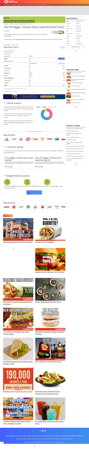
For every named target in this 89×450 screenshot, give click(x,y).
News (37, 4)
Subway (68, 41)
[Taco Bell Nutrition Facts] (7, 139)
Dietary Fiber (7, 80)
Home (7, 435)
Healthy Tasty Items (66, 435)
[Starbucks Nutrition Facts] (28, 207)
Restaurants (7, 4)
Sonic (67, 38)
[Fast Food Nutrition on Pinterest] (42, 431)
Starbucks (78, 38)
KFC (67, 31)
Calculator (13, 21)
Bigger (8, 51)
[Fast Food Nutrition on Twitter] (45, 431)
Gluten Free (32, 4)
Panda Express (69, 33)
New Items (25, 4)
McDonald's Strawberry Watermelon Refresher (74, 134)
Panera (77, 33)
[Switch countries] (49, 5)
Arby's (67, 21)
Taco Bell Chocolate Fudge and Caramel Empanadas (74, 159)
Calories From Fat (8, 61)
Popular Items (30, 21)
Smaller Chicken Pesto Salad (17, 122)
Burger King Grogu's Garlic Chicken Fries (74, 148)
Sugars (6, 82)
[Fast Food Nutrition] (10, 1)
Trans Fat (6, 70)
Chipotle (78, 23)
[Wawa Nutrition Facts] (64, 139)
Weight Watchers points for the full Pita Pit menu (34, 192)
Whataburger (79, 43)
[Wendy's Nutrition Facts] (7, 207)
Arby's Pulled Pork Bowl (71, 139)
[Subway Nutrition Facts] (14, 139)
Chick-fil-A (68, 23)
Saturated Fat (7, 68)
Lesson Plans (43, 4)
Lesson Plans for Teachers (48, 435)
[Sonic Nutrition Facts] (50, 207)
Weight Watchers (21, 21)
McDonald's (78, 31)
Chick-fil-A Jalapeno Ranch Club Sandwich (75, 156)
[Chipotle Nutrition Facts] (50, 139)
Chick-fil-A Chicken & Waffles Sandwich (74, 128)
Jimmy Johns (78, 28)
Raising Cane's (79, 36)
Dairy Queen (78, 26)
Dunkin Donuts (69, 28)
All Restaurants (76, 46)
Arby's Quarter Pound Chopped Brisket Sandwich (74, 143)
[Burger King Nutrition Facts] (14, 207)
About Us (58, 435)
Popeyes (68, 36)
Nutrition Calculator (16, 4)
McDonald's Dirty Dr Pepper (72, 131)
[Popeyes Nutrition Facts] (35, 139)
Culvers (67, 26)
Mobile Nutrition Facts (77, 435)
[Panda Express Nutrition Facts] (42, 207)
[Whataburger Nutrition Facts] (42, 139)
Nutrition (6, 21)
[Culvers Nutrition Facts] (57, 139)
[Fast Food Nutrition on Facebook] (40, 431)
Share (7, 31)
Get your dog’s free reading (48, 96)
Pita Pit (16, 91)
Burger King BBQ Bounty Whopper (73, 153)
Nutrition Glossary (36, 435)
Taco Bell (78, 41)
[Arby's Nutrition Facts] (21, 139)
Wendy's (68, 43)
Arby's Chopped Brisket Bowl (72, 137)
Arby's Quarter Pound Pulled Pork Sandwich (75, 146)
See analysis (61, 58)
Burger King (78, 21)
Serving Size (7, 56)
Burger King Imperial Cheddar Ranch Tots (75, 151)
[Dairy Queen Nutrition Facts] (28, 139)
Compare (62, 47)
